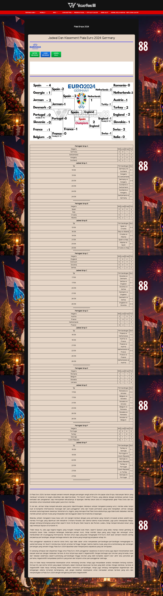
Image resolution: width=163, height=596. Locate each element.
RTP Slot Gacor (92, 12)
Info (54, 12)
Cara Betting (67, 12)
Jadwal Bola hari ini (118, 12)
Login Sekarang (45, 54)
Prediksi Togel (79, 12)
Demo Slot (104, 12)
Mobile (42, 12)
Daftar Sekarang (34, 54)
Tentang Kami (30, 12)
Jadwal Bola (56, 54)
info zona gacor (132, 12)
